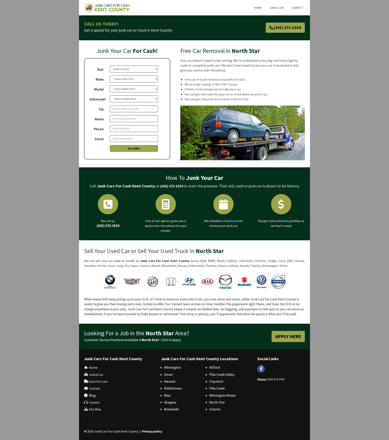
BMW (211, 261)
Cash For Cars (98, 381)
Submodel (98, 99)
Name (99, 119)
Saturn (223, 266)
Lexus (134, 266)
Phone (99, 129)
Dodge (272, 261)
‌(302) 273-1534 (108, 225)
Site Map (95, 409)
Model (99, 89)
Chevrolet (246, 261)
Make (100, 79)
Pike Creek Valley (221, 374)
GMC (290, 261)
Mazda (155, 266)
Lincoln (145, 266)
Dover (168, 374)
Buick (220, 261)
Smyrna (214, 409)
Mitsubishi (169, 266)
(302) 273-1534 (171, 186)
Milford (214, 367)
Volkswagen (270, 266)
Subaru (233, 266)
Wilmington (172, 367)
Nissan (182, 266)
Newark (169, 381)
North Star (217, 402)
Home (93, 367)
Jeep (119, 266)
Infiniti (101, 266)
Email (99, 139)
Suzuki (244, 266)
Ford (282, 261)
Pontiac (211, 266)
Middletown (173, 388)
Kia (127, 266)
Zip (101, 109)
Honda (299, 261)
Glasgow (170, 402)
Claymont (216, 381)
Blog (92, 395)
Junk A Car (96, 375)
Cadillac (231, 261)
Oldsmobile (196, 266)
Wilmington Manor (222, 395)
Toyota (255, 266)
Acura (195, 261)
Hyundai (89, 266)
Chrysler (260, 261)
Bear (167, 395)
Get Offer (134, 148)
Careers (94, 402)
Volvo (283, 266)
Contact (94, 388)
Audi (203, 261)
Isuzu (111, 266)
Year (100, 69)
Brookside (171, 409)
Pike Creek (217, 388)
